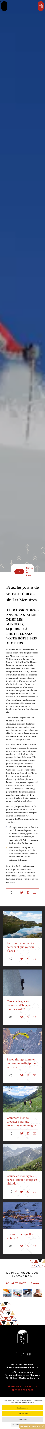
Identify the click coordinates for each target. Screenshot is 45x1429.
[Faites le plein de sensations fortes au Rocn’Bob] (17, 1293)
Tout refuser (23, 1414)
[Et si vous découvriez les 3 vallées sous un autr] (7, 1293)
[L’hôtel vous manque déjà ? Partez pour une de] (27, 1293)
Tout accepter (22, 1408)
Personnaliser (22, 1419)
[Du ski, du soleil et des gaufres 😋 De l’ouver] (38, 1293)
